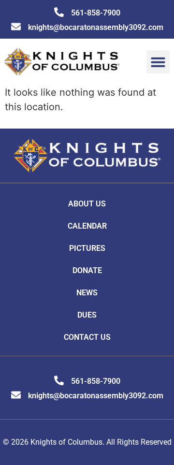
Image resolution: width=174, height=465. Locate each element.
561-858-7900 (95, 12)
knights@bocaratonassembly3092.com (95, 27)
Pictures (87, 248)
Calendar (87, 226)
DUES (87, 315)
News (87, 292)
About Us (87, 203)
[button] (158, 61)
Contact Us (87, 337)
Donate (87, 270)
